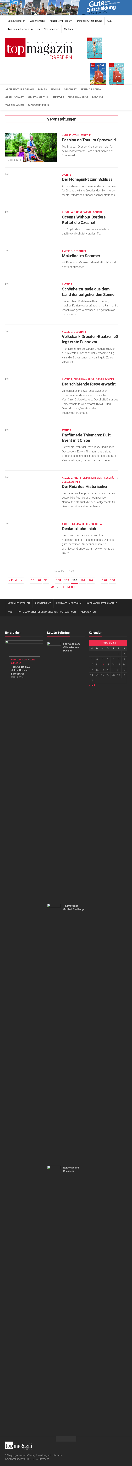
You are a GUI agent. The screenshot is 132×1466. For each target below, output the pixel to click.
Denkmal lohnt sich (79, 528)
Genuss (55, 89)
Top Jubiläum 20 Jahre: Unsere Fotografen (20, 670)
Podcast (97, 97)
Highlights (69, 135)
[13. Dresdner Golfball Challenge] (54, 1033)
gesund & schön (90, 89)
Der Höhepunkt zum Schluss (87, 179)
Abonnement (37, 20)
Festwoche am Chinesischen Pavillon (71, 647)
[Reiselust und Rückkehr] (54, 1295)
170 (104, 580)
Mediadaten (70, 29)
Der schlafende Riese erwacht (89, 384)
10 (32, 580)
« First (13, 580)
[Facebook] (119, 1445)
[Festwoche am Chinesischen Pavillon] (54, 771)
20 (39, 580)
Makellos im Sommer (81, 255)
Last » (71, 586)
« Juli (92, 685)
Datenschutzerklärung (89, 20)
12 (102, 664)
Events (42, 89)
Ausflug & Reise (78, 97)
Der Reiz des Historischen (85, 486)
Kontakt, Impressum (61, 20)
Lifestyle (58, 97)
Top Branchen (14, 105)
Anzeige (67, 251)
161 (82, 580)
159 (66, 580)
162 (91, 580)
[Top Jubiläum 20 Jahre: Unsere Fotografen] (24, 651)
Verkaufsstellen (16, 20)
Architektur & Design (19, 89)
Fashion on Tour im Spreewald (89, 140)
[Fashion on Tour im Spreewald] (31, 147)
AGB (109, 20)
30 (45, 580)
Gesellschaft (14, 97)
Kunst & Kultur (38, 97)
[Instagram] (125, 1445)
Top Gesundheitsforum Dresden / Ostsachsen (33, 29)
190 (51, 586)
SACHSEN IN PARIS (38, 105)
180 (112, 580)
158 (58, 580)
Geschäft (70, 89)
